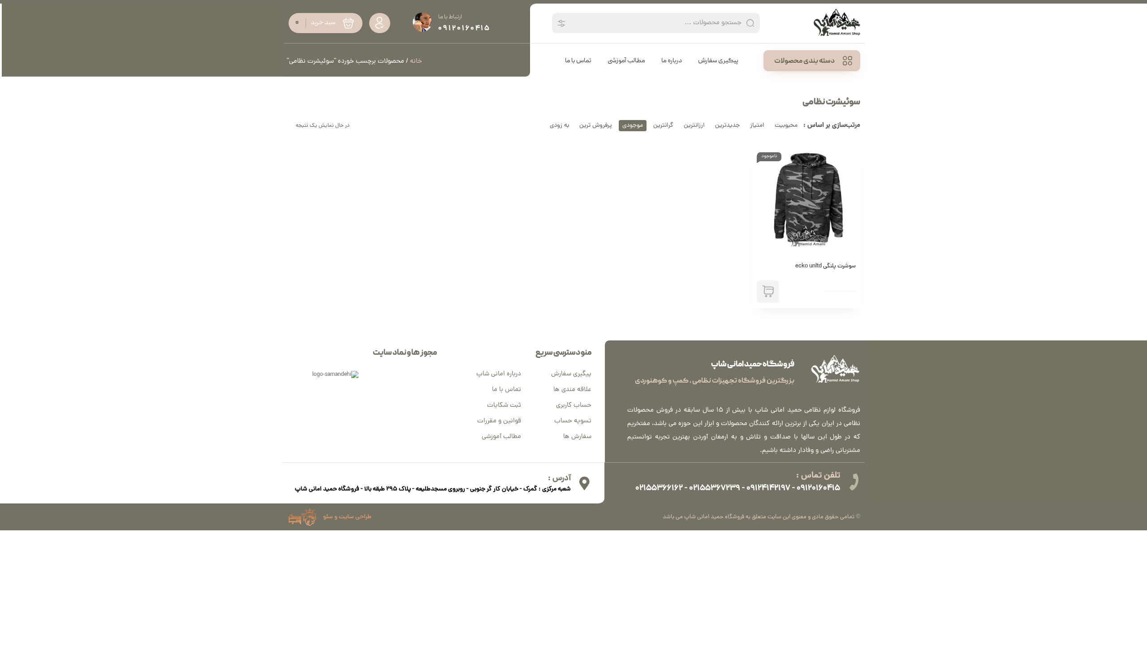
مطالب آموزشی (501, 437)
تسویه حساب (572, 421)
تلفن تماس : (818, 475)
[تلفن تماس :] (853, 482)
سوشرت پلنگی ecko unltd (825, 266)
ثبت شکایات (504, 405)
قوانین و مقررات (499, 421)
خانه (416, 61)
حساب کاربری (573, 405)
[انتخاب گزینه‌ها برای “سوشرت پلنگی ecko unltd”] (768, 291)
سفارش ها (577, 437)
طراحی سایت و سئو (347, 517)
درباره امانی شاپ (498, 374)
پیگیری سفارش (571, 374)
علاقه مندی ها (572, 390)
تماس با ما (506, 390)
